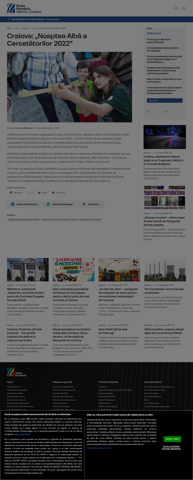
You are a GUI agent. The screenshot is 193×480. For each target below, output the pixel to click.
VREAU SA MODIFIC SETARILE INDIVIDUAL (171, 448)
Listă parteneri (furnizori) (99, 448)
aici (76, 458)
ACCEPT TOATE (172, 439)
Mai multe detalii (22, 434)
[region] (96, 445)
